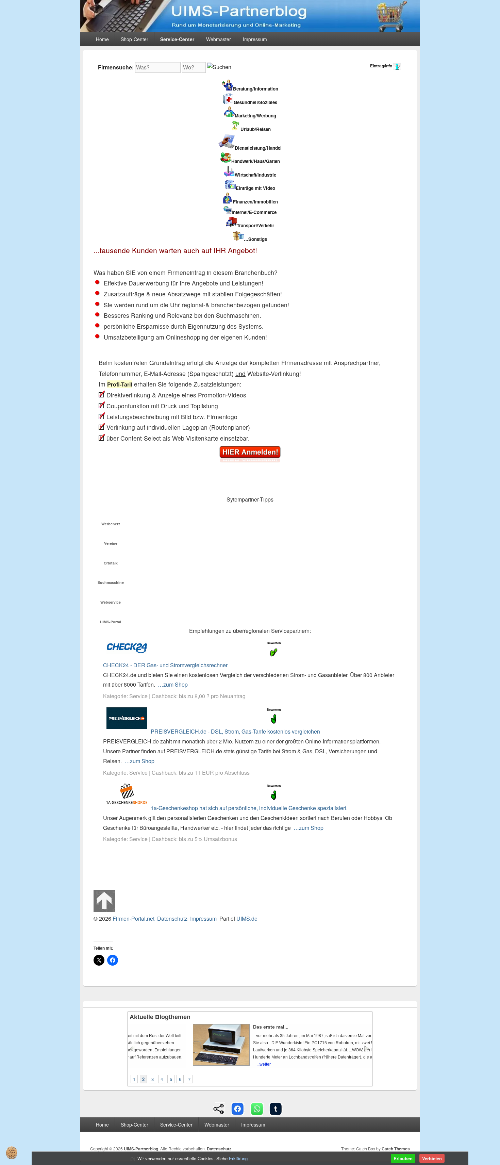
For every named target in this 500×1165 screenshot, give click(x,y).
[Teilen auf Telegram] (276, 1108)
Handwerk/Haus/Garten (255, 161)
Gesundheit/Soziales (255, 102)
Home (102, 39)
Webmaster (218, 39)
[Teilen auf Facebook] (238, 1108)
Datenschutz (172, 918)
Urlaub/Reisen (255, 129)
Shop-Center (134, 39)
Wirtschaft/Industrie (255, 174)
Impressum (255, 39)
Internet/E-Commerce (254, 212)
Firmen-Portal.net (133, 918)
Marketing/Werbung (255, 115)
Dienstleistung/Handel (258, 148)
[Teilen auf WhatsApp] (257, 1108)
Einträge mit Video (255, 188)
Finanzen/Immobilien (255, 201)
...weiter (208, 1064)
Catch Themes (396, 1149)
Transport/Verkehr (255, 225)
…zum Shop (173, 684)
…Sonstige (255, 239)
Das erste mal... (215, 1027)
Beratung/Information (255, 88)
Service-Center (177, 39)
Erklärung (238, 1158)
